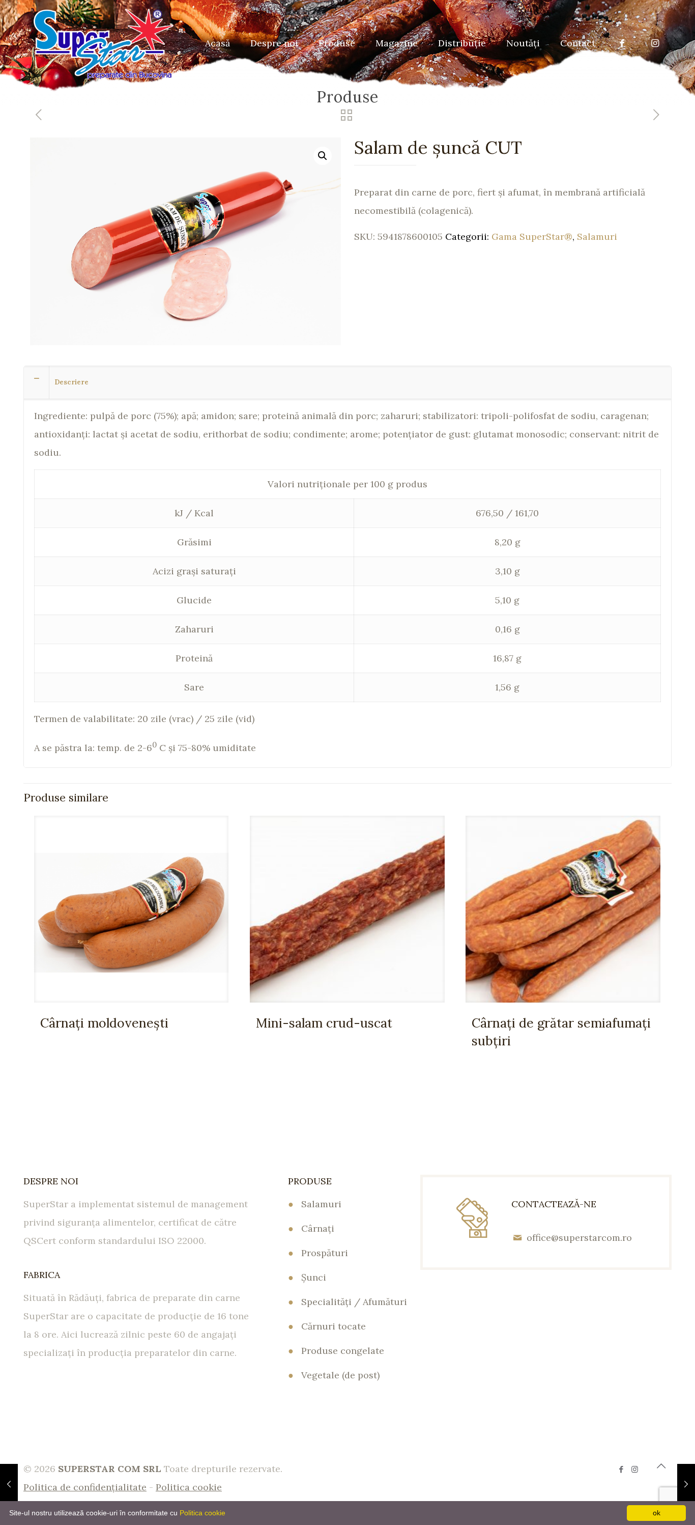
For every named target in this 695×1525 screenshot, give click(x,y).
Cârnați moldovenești (104, 1023)
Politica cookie (202, 1513)
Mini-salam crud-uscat (324, 1023)
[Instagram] (634, 1469)
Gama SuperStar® (531, 236)
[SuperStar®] (103, 43)
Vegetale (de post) (340, 1375)
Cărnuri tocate (333, 1326)
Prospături (324, 1253)
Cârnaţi (317, 1228)
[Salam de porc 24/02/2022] (686, 1484)
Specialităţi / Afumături (354, 1302)
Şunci (313, 1277)
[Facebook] (621, 1469)
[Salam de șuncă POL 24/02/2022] (9, 1484)
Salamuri (597, 236)
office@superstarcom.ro (579, 1237)
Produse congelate (342, 1350)
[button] (322, 156)
